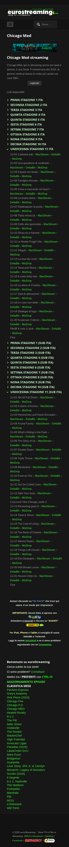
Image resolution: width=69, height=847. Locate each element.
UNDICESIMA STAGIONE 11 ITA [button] (31, 149)
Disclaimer (37, 836)
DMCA (27, 836)
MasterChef (14, 735)
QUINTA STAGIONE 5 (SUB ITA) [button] (31, 362)
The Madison (15, 785)
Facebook (17, 840)
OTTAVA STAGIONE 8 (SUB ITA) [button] (31, 377)
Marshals (13, 792)
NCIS (10, 800)
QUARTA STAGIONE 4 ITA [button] (27, 115)
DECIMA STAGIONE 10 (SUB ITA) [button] (32, 387)
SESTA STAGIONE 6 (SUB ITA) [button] (30, 367)
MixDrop (17, 158)
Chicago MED (16, 708)
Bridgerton (13, 758)
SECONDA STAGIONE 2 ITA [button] (28, 105)
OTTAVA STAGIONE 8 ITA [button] (27, 134)
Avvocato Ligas (16, 743)
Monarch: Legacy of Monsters (26, 770)
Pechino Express (18, 690)
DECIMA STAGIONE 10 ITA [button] (28, 144)
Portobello (13, 789)
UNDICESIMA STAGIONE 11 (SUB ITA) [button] (36, 392)
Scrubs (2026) (16, 773)
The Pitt (12, 720)
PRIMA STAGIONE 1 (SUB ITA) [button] (30, 343)
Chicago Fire (15, 701)
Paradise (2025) (17, 747)
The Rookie (14, 731)
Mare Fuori (14, 754)
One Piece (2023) (18, 697)
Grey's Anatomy (17, 693)
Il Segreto (13, 777)
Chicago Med (19, 35)
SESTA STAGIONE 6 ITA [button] (26, 124)
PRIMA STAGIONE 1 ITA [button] (26, 100)
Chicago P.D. (15, 705)
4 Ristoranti (14, 804)
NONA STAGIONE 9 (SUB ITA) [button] (30, 382)
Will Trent (13, 808)
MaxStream (42, 154)
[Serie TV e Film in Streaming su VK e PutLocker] (34, 12)
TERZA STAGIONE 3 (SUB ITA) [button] (30, 353)
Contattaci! (38, 671)
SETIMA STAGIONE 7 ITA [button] (27, 129)
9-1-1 (10, 716)
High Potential (16, 739)
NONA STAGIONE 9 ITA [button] (26, 139)
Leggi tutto (34, 83)
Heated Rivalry (16, 712)
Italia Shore (14, 724)
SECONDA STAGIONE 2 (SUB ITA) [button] (33, 348)
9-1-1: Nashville (17, 781)
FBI (9, 796)
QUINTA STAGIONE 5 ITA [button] (27, 120)
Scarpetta (13, 762)
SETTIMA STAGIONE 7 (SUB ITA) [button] (32, 372)
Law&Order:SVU (17, 750)
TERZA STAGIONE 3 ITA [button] (26, 110)
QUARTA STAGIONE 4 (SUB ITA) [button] (32, 358)
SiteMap (49, 836)
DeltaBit (55, 154)
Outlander (13, 728)
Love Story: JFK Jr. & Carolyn (26, 766)
